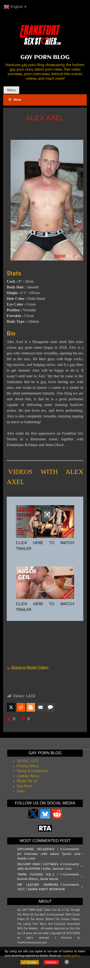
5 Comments (69, 874)
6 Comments (69, 849)
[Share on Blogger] (30, 707)
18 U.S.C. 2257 (28, 761)
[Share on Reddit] (21, 707)
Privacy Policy (28, 766)
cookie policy (71, 955)
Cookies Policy (28, 776)
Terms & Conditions (32, 771)
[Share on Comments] (50, 707)
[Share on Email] (40, 707)
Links (21, 791)
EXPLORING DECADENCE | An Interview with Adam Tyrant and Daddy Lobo (48, 853)
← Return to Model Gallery (28, 667)
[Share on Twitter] (11, 707)
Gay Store (24, 786)
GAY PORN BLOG (45, 57)
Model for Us (27, 781)
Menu (11, 90)
